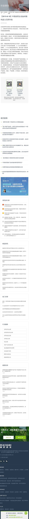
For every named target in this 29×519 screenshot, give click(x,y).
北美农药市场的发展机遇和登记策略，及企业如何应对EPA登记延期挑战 (15, 152)
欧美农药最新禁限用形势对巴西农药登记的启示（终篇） (15, 172)
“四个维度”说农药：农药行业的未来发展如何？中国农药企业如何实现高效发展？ (15, 127)
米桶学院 (25, 492)
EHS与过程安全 (7, 354)
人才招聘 (26, 469)
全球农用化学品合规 (8, 332)
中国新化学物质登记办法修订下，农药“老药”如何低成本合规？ (15, 230)
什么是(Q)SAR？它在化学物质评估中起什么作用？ (13, 305)
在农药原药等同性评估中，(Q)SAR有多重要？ (12, 312)
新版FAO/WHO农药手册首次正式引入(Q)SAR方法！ (13, 248)
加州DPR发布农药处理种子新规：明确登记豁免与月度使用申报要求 (15, 209)
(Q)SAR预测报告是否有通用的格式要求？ (11, 308)
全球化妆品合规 (7, 335)
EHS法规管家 (19, 498)
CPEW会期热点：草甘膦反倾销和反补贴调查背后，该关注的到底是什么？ (14, 235)
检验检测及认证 (7, 357)
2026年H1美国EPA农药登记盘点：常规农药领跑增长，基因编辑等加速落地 (14, 389)
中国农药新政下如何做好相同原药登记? (12, 162)
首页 (2, 12)
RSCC (1, 503)
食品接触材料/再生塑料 (9, 348)
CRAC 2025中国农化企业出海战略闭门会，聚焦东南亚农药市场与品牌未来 (15, 146)
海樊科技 (2, 509)
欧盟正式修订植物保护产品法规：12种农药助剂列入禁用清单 (15, 214)
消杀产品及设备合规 (8, 344)
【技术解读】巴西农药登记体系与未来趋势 (13, 158)
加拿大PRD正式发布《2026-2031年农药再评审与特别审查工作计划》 (14, 401)
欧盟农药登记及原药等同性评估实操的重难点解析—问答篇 (14, 261)
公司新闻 (21, 469)
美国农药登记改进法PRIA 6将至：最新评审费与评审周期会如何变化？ (14, 376)
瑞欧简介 (2, 469)
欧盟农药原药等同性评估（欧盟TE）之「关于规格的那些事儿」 (14, 283)
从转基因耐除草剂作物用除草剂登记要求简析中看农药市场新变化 (14, 270)
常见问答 (12, 492)
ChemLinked (3, 498)
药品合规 (6, 341)
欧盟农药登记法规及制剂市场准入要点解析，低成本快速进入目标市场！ (15, 139)
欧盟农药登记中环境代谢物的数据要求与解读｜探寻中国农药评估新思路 (14, 252)
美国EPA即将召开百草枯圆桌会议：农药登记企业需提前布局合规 (14, 395)
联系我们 (2, 472)
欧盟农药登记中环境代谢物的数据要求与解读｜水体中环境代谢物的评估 (14, 256)
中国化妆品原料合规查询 (15, 500)
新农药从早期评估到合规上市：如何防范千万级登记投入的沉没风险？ (14, 383)
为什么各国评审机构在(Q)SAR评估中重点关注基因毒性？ (13, 315)
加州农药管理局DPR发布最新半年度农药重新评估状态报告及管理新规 (15, 222)
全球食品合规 (7, 338)
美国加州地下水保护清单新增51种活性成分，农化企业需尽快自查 (15, 205)
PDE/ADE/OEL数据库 (4, 500)
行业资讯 (5, 12)
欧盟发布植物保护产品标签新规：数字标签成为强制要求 (15, 226)
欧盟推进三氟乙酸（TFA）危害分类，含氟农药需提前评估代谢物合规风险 (15, 218)
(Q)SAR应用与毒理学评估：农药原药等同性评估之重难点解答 (14, 288)
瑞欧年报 (17, 469)
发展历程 (12, 469)
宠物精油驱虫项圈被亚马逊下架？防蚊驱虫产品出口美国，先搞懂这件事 (14, 370)
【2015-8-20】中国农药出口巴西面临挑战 (13, 122)
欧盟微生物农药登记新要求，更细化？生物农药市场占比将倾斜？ (14, 274)
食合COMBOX (25, 500)
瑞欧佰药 (7, 509)
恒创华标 (12, 509)
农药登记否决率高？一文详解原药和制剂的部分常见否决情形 (14, 279)
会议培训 (17, 492)
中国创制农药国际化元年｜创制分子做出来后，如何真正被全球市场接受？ (15, 133)
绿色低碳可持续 (7, 351)
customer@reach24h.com (16, 517)
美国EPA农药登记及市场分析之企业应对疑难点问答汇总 (14, 265)
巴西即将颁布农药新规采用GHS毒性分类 (12, 167)
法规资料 (7, 492)
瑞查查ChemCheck (10, 498)
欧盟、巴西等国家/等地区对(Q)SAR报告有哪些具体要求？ (14, 302)
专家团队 (7, 469)
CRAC (20, 492)
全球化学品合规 (7, 329)
